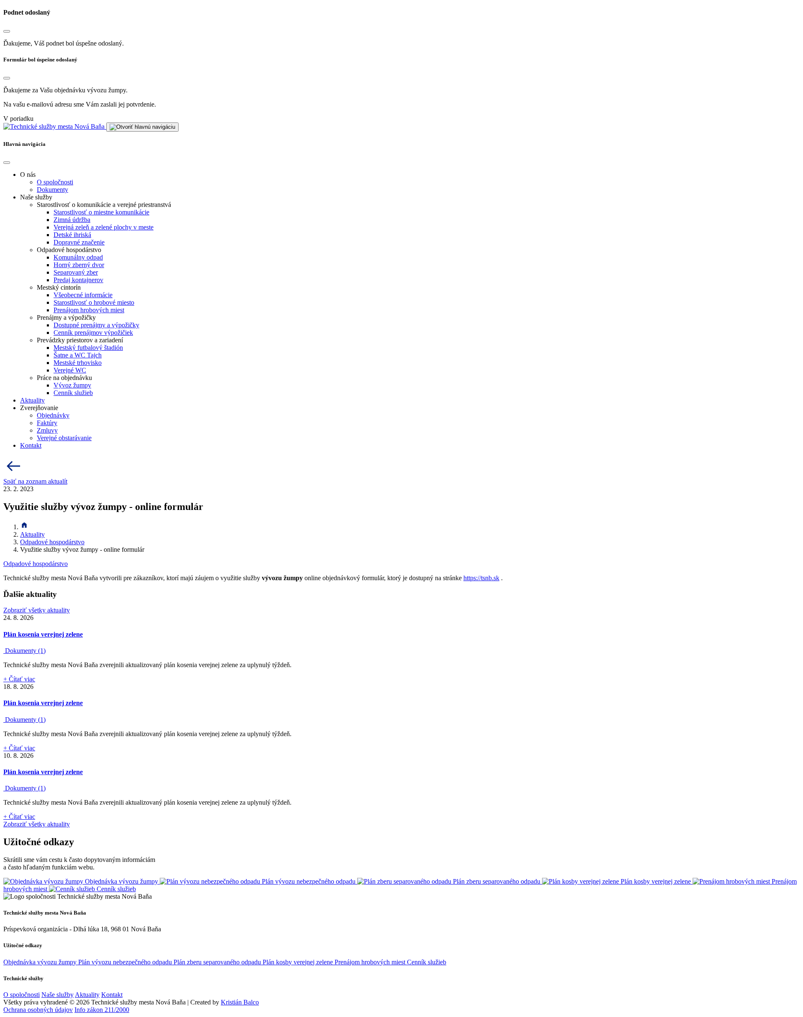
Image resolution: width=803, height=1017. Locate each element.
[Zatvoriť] (6, 31)
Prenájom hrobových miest (89, 310)
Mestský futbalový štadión (88, 347)
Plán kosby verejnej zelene (299, 962)
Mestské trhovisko (78, 362)
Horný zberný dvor (79, 264)
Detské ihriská (72, 234)
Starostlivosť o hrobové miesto (94, 302)
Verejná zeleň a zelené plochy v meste (103, 227)
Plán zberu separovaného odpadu (218, 962)
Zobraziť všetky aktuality (36, 610)
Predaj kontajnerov (78, 279)
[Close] (6, 162)
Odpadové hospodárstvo (52, 541)
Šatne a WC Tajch (78, 355)
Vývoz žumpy (72, 385)
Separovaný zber (76, 272)
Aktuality (32, 400)
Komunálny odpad (78, 257)
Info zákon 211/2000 (101, 1009)
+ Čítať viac (19, 679)
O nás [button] (28, 174)
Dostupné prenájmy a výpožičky (96, 325)
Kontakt (30, 445)
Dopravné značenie (79, 242)
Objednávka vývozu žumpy (40, 962)
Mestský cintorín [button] (59, 287)
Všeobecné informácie (83, 294)
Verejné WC (70, 370)
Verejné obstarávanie (64, 437)
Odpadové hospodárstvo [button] (69, 249)
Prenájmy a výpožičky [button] (66, 317)
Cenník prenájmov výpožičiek (93, 332)
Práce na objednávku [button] (64, 377)
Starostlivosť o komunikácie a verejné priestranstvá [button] (104, 204)
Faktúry (47, 422)
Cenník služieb (73, 392)
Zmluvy (47, 430)
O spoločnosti (55, 182)
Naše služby (57, 994)
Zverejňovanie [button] (39, 407)
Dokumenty (52, 189)
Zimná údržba (72, 219)
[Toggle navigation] (142, 127)
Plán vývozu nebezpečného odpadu (126, 962)
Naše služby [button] (36, 197)
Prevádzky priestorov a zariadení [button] (80, 340)
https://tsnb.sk (481, 577)
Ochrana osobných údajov (38, 1009)
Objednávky (53, 415)
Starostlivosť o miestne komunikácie (101, 212)
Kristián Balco (240, 1002)
